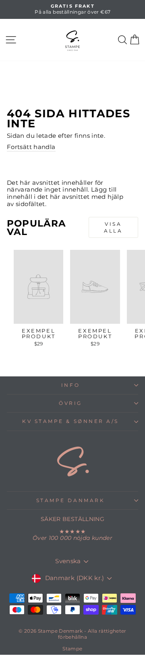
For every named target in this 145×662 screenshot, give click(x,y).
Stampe (72, 649)
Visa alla (113, 227)
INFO (70, 385)
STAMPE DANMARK (70, 500)
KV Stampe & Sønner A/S (70, 421)
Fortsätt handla (31, 147)
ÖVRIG (70, 403)
